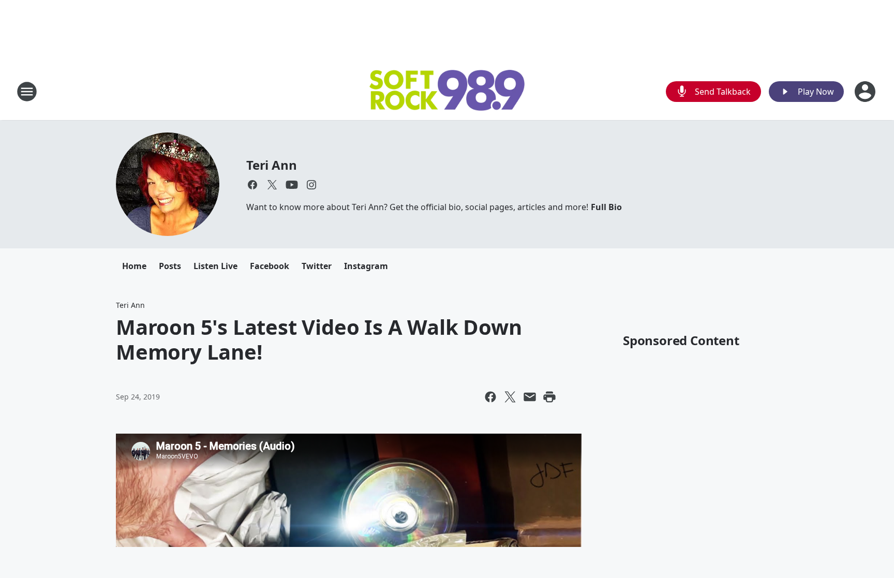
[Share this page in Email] (530, 397)
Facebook (269, 266)
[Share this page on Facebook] (490, 397)
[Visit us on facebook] (252, 185)
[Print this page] (549, 397)
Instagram (366, 266)
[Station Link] (447, 91)
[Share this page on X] (510, 397)
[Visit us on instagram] (311, 185)
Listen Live (215, 266)
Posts (170, 266)
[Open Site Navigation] (27, 91)
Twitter (317, 266)
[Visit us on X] (272, 185)
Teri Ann (271, 164)
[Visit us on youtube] (292, 185)
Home (134, 266)
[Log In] (866, 91)
